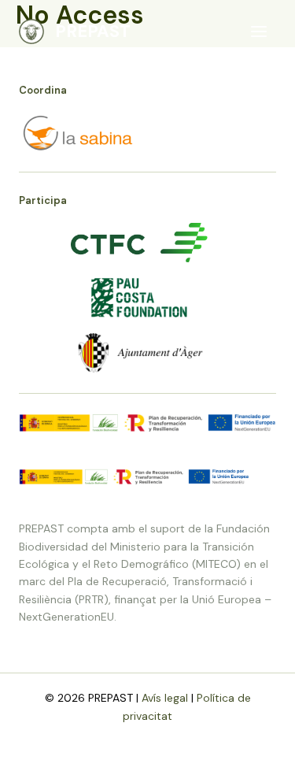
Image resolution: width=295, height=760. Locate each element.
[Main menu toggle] (258, 32)
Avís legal (165, 698)
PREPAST (93, 31)
